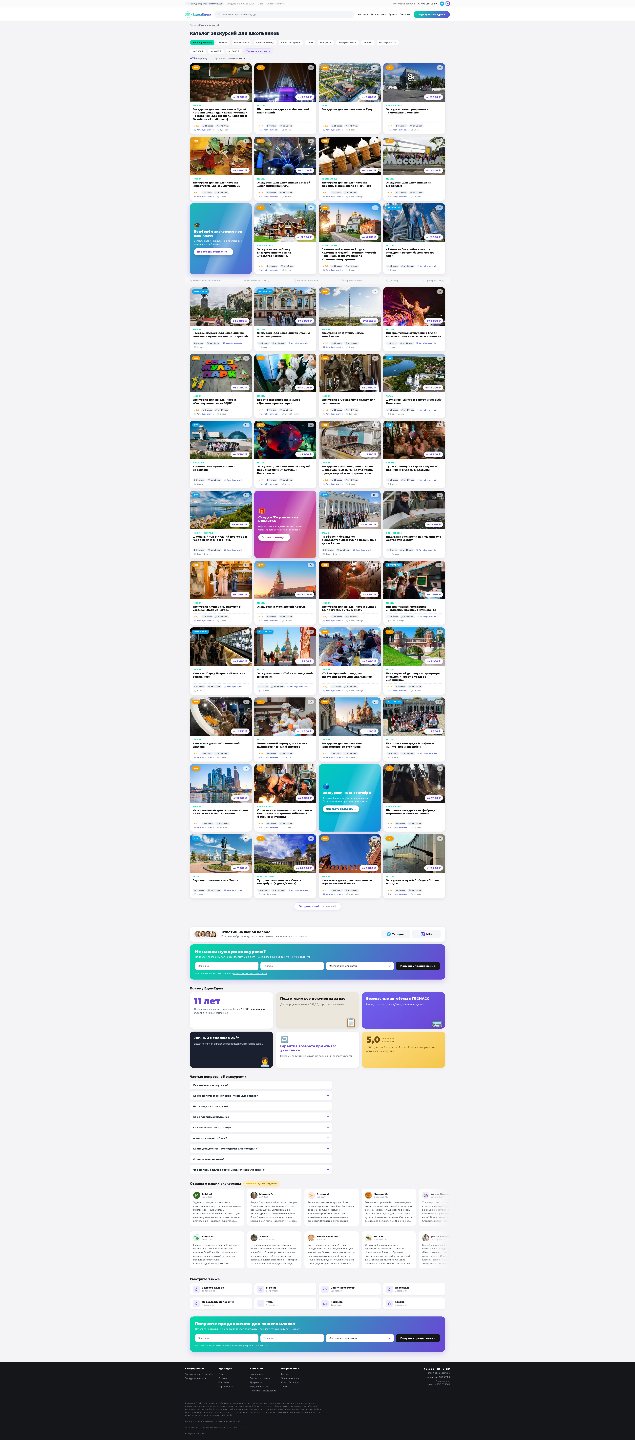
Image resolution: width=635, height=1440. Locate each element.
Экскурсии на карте (196, 1378)
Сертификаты (225, 1386)
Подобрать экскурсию (431, 14)
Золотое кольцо (290, 1378)
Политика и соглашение (263, 1390)
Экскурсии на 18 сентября (199, 1374)
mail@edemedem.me (404, 3)
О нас (260, 3)
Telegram (398, 934)
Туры (391, 14)
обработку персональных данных (250, 973)
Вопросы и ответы (276, 3)
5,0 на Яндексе (261, 1183)
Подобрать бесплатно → (213, 251)
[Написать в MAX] (447, 3)
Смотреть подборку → (341, 808)
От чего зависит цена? (208, 1159)
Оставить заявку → (274, 537)
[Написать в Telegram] (442, 3)
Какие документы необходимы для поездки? (225, 1148)
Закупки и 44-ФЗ (259, 1386)
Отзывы (405, 14)
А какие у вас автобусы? (210, 1138)
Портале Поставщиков (222, 1421)
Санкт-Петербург (290, 1382)
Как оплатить (257, 1374)
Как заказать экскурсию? (210, 1085)
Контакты (223, 1382)
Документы (256, 1382)
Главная (194, 25)
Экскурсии (377, 14)
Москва (285, 1374)
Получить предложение (417, 965)
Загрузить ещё (317, 906)
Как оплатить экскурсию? (211, 1116)
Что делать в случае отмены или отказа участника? (229, 1169)
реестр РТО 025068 (439, 1384)
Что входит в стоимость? (210, 1106)
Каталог (363, 14)
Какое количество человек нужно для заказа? (225, 1095)
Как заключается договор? (212, 1127)
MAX (429, 934)
